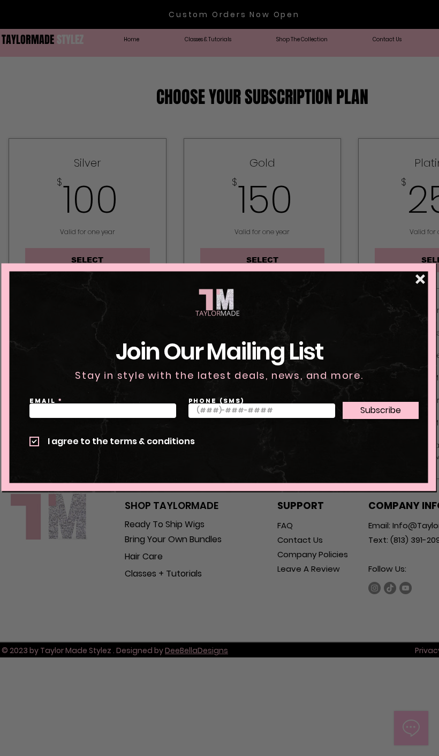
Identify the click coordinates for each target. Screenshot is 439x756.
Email (42, 400)
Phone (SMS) (216, 400)
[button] (420, 279)
